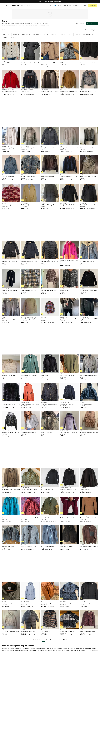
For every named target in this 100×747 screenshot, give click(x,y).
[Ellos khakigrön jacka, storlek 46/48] (11, 477)
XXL (3, 516)
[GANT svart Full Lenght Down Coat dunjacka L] (50, 193)
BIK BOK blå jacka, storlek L (87, 261)
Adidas (83, 601)
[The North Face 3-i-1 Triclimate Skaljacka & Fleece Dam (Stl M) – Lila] (69, 420)
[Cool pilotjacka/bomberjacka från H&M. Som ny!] (89, 363)
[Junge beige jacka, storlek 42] (30, 534)
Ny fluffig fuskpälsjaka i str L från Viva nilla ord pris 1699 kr (10, 404)
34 (61, 61)
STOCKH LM (6, 288)
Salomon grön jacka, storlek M (29, 375)
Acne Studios (29, 629)
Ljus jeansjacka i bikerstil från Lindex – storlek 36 (87, 91)
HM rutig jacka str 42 (65, 290)
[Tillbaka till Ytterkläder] (2, 30)
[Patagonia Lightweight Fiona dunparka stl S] (30, 136)
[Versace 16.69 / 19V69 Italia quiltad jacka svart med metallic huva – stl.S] (11, 420)
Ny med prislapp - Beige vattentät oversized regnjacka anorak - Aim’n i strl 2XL (11, 148)
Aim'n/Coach (66, 516)
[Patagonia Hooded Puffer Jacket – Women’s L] (11, 619)
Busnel (5, 374)
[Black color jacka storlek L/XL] (50, 278)
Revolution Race (29, 89)
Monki (84, 61)
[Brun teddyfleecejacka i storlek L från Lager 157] (89, 534)
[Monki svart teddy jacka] (69, 534)
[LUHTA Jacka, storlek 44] (50, 534)
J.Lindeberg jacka (45, 631)
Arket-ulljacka (44, 319)
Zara (83, 402)
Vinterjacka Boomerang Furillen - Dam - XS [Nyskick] (29, 262)
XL (41, 61)
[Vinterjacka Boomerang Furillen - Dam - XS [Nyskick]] (30, 250)
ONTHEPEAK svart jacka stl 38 (48, 489)
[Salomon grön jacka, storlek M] (30, 363)
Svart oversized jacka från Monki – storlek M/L (89, 63)
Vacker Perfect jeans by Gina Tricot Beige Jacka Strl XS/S (28, 319)
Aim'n (7, 146)
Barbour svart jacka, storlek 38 (68, 603)
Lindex (84, 89)
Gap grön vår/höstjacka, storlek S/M (10, 603)
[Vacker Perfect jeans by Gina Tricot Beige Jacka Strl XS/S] (30, 307)
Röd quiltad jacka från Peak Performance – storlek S (9, 91)
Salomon (25, 374)
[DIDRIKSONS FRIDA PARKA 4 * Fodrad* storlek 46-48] (30, 591)
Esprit (43, 174)
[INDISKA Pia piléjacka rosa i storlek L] (69, 250)
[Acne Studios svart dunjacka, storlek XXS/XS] (30, 619)
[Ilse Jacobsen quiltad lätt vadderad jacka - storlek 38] (69, 392)
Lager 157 (84, 544)
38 (41, 317)
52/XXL (3, 146)
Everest (45, 374)
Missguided (85, 317)
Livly (4, 317)
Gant (43, 203)
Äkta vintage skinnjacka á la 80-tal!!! (49, 603)
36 (80, 317)
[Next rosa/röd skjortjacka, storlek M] (11, 193)
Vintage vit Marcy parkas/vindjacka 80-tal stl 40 (69, 148)
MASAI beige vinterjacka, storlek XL (89, 432)
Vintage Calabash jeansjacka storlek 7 (28, 176)
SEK (59, 5)
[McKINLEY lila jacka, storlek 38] (89, 619)
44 (80, 174)
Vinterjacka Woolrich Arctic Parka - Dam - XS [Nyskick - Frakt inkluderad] (69, 205)
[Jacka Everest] (50, 363)
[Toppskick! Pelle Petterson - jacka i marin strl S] (69, 164)
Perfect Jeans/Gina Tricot (30, 317)
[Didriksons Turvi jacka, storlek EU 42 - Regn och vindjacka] (50, 79)
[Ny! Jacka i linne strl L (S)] (89, 136)
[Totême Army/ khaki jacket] (50, 506)
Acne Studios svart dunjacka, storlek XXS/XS (28, 631)
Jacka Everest (44, 375)
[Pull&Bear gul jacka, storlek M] (30, 193)
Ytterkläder (7, 30)
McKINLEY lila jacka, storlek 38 (87, 631)
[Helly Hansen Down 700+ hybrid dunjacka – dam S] (30, 392)
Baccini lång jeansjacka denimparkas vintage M (8, 176)
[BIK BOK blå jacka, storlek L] (89, 250)
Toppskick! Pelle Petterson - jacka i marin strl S (69, 176)
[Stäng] (98, 1)
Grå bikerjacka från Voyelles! (28, 432)
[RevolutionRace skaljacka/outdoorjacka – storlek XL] (30, 79)
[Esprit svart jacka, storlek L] (50, 164)
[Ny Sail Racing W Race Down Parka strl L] (89, 506)
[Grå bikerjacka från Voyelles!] (30, 420)
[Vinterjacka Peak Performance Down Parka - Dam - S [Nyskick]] (11, 250)
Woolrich (65, 203)
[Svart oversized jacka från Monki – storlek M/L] (89, 51)
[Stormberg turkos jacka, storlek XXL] (11, 506)
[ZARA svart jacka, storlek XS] (89, 392)
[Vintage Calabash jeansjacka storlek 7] (30, 164)
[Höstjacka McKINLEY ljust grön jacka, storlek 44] (89, 164)
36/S (61, 629)
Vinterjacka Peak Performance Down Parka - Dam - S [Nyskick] (10, 262)
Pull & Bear (25, 203)
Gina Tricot (64, 317)
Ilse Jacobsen (66, 402)
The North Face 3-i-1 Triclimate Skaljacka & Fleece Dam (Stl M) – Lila (68, 432)
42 (41, 89)
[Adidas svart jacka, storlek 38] (89, 591)
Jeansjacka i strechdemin (8, 546)
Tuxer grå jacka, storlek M (47, 148)
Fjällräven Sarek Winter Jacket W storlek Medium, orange (29, 518)
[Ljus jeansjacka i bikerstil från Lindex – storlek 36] (89, 79)
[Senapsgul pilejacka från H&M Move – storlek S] (69, 79)
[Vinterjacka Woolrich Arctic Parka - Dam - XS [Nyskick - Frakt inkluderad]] (69, 193)
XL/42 (22, 89)
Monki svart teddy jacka (66, 546)
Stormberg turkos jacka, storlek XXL (10, 518)
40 (41, 374)
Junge (25, 544)
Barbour (83, 288)
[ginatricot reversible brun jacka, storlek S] (69, 307)
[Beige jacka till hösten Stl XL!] (50, 51)
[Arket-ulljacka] (50, 307)
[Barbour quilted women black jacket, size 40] (50, 392)
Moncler (66, 629)
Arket (44, 317)
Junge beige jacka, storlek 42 (29, 546)
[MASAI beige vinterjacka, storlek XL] (89, 420)
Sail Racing (84, 516)
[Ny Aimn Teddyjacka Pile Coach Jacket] (69, 506)
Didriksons (45, 89)
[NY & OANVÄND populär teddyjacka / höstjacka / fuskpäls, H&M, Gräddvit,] (11, 51)
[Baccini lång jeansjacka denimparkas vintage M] (11, 164)
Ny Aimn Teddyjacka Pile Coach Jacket (68, 518)
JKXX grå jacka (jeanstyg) (8, 319)
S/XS (22, 317)
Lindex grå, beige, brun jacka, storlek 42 (29, 290)
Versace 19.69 (7, 430)
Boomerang (26, 260)
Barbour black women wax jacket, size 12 (88, 290)
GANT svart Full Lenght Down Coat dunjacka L (50, 205)
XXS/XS (23, 629)
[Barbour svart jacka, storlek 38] (69, 591)
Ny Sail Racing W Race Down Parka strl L (89, 518)
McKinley (84, 174)
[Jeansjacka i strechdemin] (11, 534)
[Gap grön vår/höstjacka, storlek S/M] (11, 591)
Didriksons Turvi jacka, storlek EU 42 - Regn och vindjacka (49, 91)
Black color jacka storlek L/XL (48, 290)
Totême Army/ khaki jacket (48, 517)
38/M (22, 487)
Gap (5, 601)
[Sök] (46, 5)
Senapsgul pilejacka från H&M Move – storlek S (68, 91)
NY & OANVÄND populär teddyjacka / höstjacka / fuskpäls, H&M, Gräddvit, (10, 63)
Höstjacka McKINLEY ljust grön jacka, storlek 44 (88, 176)
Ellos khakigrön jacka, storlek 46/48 (11, 489)
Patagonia (27, 146)
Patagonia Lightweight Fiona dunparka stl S (28, 148)
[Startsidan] (15, 5)
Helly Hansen (26, 402)
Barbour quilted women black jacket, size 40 (48, 404)
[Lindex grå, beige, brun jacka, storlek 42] (30, 278)
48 (21, 601)
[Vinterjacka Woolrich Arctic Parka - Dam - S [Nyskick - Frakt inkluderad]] (89, 193)
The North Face (65, 430)
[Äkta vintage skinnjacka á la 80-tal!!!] (50, 591)
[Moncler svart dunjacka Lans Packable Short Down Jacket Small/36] (69, 619)
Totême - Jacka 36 (85, 489)
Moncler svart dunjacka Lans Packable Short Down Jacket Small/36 (67, 631)
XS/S (3, 61)
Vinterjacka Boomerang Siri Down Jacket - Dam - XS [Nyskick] (49, 262)
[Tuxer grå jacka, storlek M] (50, 136)
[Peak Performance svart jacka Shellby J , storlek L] (69, 477)
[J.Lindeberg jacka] (50, 619)
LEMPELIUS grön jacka (46, 432)
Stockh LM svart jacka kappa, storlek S (9, 290)
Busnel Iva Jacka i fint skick (9, 375)
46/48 (3, 487)
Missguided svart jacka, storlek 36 (89, 319)
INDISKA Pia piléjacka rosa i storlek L (69, 261)
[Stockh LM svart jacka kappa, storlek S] (11, 278)
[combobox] (34, 5)
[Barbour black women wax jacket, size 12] (89, 278)
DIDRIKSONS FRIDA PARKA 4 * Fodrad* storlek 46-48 (29, 603)
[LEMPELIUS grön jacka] (50, 420)
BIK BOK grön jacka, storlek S (67, 375)
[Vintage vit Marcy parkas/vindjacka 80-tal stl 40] (69, 136)
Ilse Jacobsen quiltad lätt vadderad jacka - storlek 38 (67, 404)
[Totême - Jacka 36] (89, 477)
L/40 (61, 146)
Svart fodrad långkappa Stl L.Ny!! (30, 62)
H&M (6, 61)
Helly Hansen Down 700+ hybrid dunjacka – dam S (29, 404)
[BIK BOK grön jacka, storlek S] (69, 363)
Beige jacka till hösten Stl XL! (48, 62)
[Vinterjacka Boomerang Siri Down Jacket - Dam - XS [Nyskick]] (50, 250)
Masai (83, 430)
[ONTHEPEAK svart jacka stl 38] (50, 477)
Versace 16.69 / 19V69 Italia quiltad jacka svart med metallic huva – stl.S (11, 432)
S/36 (3, 89)
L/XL (42, 288)
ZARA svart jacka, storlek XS (87, 404)
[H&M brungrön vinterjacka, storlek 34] (69, 51)
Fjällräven (27, 487)
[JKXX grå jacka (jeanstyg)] (11, 307)
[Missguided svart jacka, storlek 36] (89, 307)
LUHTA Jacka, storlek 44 (47, 546)
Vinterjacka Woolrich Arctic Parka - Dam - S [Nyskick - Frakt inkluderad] (89, 205)
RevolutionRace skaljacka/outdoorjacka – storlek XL (30, 91)
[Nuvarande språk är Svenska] (55, 5)
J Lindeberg (45, 629)
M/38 (81, 61)
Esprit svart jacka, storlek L (48, 176)
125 (59, 639)
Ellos (7, 487)
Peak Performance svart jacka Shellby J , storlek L (68, 489)
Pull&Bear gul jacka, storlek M (28, 205)
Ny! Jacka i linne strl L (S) (86, 148)
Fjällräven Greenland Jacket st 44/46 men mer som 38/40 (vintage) (29, 489)
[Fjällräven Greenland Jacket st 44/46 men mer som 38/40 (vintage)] (30, 477)
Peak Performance (9, 89)
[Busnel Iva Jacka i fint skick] (11, 363)
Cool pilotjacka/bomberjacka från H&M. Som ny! (88, 375)
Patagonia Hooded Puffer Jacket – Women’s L (11, 631)
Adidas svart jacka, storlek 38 (87, 603)
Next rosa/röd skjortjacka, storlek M (10, 205)
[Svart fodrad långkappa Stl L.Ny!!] (30, 51)
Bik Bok (83, 260)
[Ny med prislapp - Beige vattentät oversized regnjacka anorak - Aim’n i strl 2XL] (11, 136)
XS (61, 203)
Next (5, 203)
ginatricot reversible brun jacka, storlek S (68, 319)
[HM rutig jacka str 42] (69, 278)
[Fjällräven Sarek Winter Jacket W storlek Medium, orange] (30, 506)
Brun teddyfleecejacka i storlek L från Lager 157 (88, 546)
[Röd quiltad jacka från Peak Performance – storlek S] (11, 79)
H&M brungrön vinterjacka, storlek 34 (69, 63)
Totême (84, 487)
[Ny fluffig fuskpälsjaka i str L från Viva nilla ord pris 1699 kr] (11, 392)
